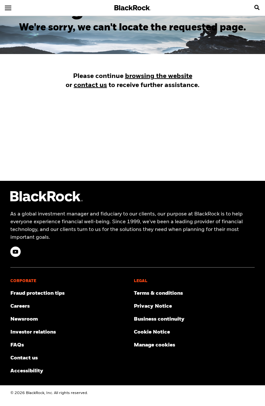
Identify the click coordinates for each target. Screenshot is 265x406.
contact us (90, 85)
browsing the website (158, 76)
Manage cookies (154, 345)
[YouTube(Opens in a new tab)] (15, 252)
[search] (257, 8)
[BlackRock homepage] (132, 7)
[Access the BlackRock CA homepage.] (46, 200)
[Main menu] (8, 8)
